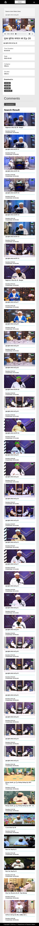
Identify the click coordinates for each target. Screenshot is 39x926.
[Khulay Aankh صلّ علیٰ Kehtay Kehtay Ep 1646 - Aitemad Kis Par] (19, 797)
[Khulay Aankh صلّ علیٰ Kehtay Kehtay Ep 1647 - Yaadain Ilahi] (19, 774)
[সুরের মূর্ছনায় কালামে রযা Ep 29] (19, 316)
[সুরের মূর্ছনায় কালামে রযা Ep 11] (19, 599)
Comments (10, 104)
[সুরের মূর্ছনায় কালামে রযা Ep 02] (19, 643)
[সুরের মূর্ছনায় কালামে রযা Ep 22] (19, 469)
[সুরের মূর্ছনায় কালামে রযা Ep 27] (19, 294)
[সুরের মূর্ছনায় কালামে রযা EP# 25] (19, 381)
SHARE (7, 90)
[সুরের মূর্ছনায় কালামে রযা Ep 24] (19, 403)
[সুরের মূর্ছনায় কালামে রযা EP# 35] (19, 185)
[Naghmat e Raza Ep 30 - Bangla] (19, 272)
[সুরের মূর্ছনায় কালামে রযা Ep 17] (19, 556)
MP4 (6, 83)
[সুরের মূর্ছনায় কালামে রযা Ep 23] (19, 447)
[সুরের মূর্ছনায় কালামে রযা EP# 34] (19, 207)
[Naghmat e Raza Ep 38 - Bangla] (19, 119)
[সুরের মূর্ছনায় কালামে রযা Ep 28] (19, 359)
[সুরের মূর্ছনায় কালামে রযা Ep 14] (19, 578)
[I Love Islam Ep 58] (19, 819)
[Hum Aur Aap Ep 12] (19, 863)
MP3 (6, 85)
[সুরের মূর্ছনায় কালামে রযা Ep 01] (19, 687)
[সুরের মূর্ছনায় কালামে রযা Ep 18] (19, 490)
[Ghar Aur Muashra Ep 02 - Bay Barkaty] (19, 885)
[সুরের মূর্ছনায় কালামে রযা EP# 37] (19, 141)
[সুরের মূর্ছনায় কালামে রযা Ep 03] (19, 665)
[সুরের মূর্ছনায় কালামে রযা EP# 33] (19, 228)
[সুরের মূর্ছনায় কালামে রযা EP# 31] (19, 250)
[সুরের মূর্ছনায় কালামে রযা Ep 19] (19, 534)
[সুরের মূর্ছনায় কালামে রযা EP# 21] (19, 425)
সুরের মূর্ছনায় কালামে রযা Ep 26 (11, 15)
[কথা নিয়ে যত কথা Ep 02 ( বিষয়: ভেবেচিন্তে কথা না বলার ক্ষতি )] (19, 907)
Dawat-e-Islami (9, 11)
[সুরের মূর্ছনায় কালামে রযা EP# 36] (19, 163)
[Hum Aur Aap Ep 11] (19, 841)
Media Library (17, 11)
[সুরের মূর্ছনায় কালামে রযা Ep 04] (19, 621)
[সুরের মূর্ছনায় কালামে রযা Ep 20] (19, 512)
